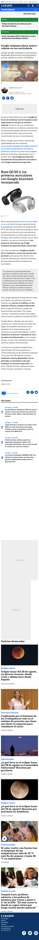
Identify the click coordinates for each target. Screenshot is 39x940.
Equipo (3, 920)
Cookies (3, 924)
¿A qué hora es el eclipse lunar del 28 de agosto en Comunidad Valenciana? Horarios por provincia (19, 766)
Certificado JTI (6, 930)
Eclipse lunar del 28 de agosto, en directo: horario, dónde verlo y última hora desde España (19, 675)
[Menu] (37, 5)
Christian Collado (15, 88)
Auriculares (8, 9)
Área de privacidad (7, 926)
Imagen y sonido (5, 384)
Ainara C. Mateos (7, 730)
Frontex (20, 2)
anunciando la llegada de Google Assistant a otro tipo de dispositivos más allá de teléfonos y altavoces (19, 149)
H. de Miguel (5, 862)
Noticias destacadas (12, 641)
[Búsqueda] (29, 5)
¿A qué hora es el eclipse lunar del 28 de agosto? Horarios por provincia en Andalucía (19, 809)
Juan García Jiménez (8, 684)
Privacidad (4, 922)
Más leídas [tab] (6, 400)
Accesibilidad (5, 928)
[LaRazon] (8, 5)
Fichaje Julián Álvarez (10, 2)
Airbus (26, 2)
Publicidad (4, 918)
